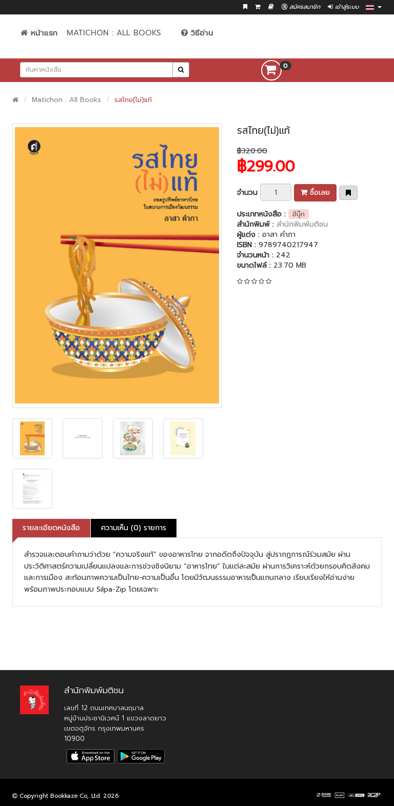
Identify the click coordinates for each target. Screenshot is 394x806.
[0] (271, 70)
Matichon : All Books (114, 32)
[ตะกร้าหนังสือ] (258, 7)
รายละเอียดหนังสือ (51, 527)
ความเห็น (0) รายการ (133, 527)
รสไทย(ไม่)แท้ (133, 100)
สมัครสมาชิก (303, 7)
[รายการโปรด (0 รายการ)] (245, 7)
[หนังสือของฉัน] (271, 7)
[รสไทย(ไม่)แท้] (117, 266)
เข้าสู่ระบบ (346, 7)
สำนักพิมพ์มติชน (302, 224)
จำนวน (247, 192)
